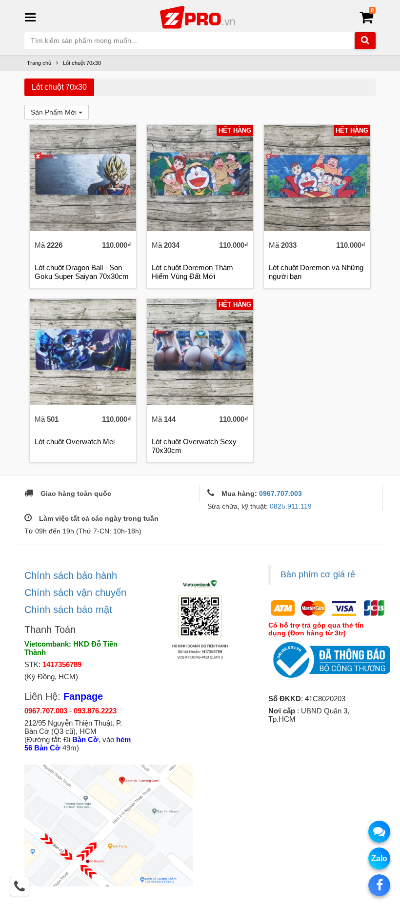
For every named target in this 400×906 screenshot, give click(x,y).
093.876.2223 (95, 711)
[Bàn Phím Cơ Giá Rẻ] (200, 16)
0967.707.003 (280, 493)
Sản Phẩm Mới (55, 112)
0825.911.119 (291, 506)
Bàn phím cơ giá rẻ (317, 574)
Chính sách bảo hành (70, 575)
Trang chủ (39, 63)
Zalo (379, 858)
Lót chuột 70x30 (82, 63)
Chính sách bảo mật (68, 609)
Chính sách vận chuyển (75, 592)
